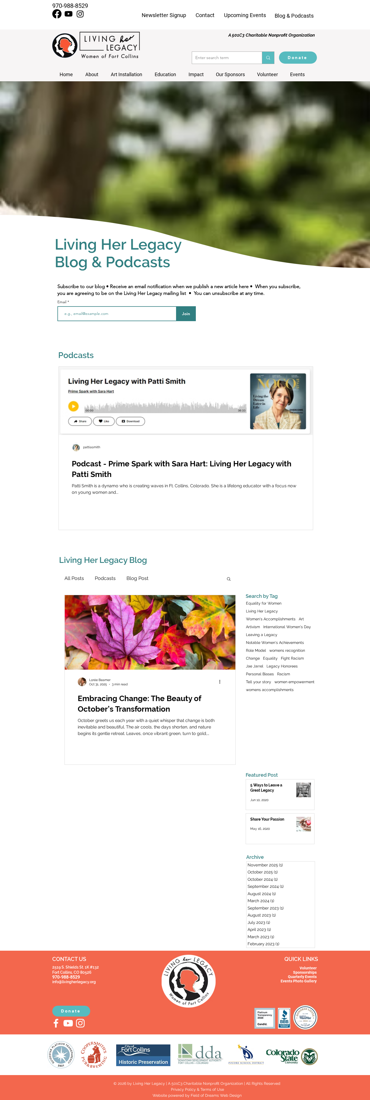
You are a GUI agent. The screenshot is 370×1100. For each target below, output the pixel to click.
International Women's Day (287, 627)
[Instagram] (80, 13)
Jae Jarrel (254, 666)
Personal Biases (260, 674)
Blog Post (137, 578)
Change (253, 658)
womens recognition (287, 650)
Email (62, 302)
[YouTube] (68, 1023)
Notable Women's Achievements (275, 642)
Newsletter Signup (164, 15)
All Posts (74, 578)
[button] (299, 74)
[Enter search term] (268, 58)
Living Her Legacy (262, 611)
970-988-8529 (70, 5)
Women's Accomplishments (271, 619)
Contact (205, 15)
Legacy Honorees (282, 666)
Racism (283, 674)
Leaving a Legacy (261, 635)
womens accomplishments (270, 690)
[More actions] (221, 682)
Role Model (256, 650)
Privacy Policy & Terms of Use (197, 1089)
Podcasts (105, 578)
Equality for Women (263, 603)
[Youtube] (68, 13)
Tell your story (258, 682)
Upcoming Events (245, 15)
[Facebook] (56, 13)
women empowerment (294, 682)
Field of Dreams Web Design (216, 1095)
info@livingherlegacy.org (74, 982)
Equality (270, 658)
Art (301, 619)
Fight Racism (292, 658)
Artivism (253, 627)
